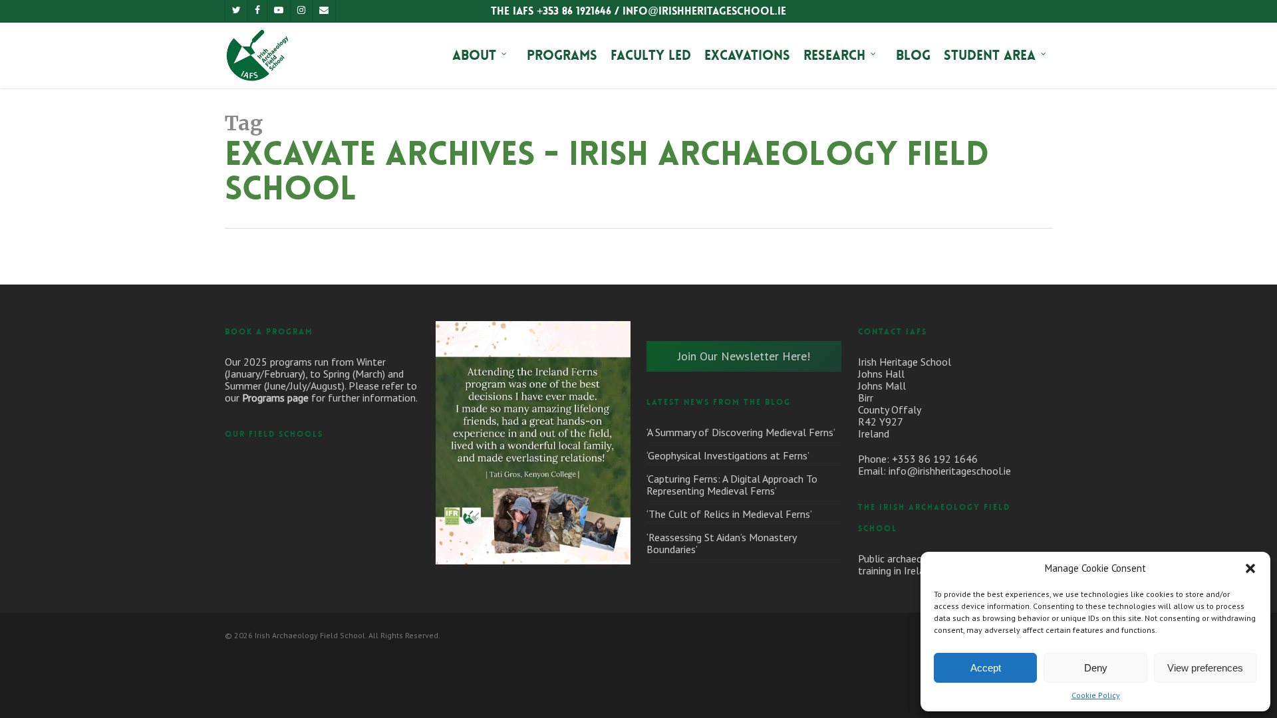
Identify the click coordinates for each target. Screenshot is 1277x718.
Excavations (747, 55)
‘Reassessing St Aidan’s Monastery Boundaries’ (721, 543)
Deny (1095, 667)
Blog (913, 55)
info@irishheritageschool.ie (950, 470)
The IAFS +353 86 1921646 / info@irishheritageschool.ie (638, 11)
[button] (1250, 568)
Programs (562, 55)
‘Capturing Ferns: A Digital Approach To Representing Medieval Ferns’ (731, 484)
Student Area (990, 55)
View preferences (1205, 667)
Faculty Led (651, 55)
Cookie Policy (1095, 695)
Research (834, 55)
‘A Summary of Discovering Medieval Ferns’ (740, 432)
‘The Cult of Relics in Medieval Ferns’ (729, 514)
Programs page (275, 397)
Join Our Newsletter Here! (744, 356)
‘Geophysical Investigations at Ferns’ (727, 455)
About (474, 55)
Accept (985, 667)
